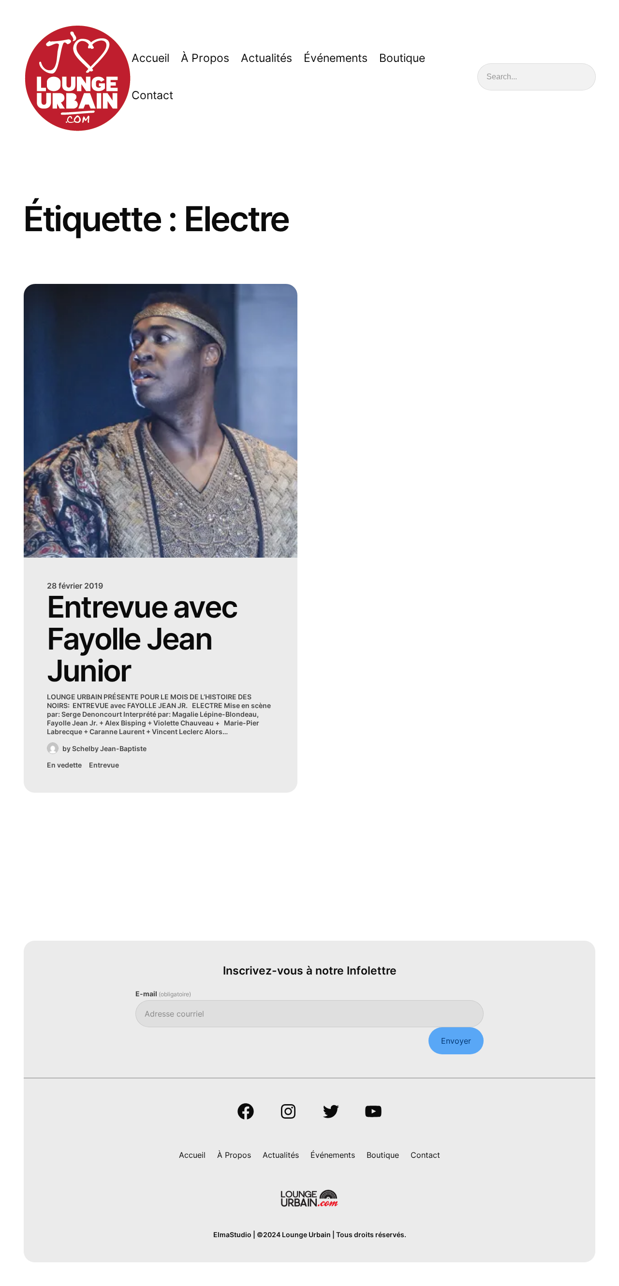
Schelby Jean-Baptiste (109, 748)
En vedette (64, 765)
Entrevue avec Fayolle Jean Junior (142, 639)
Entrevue (104, 765)
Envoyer (456, 1041)
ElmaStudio (232, 1234)
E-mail (163, 994)
